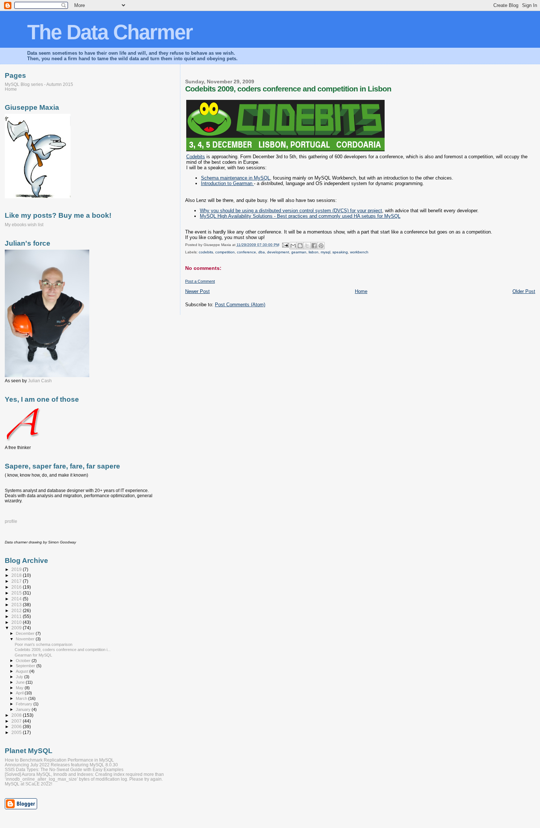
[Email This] (293, 245)
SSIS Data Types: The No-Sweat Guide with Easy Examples (64, 769)
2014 (17, 598)
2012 (17, 610)
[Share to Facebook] (314, 245)
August (22, 671)
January (24, 709)
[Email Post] (285, 245)
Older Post (523, 291)
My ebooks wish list (24, 224)
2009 (17, 627)
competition (225, 252)
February (24, 704)
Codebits (195, 156)
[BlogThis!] (300, 245)
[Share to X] (307, 245)
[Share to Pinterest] (321, 245)
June (21, 682)
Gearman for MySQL (33, 655)
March (22, 698)
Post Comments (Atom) (240, 304)
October (24, 660)
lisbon (313, 252)
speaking (340, 252)
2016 (17, 587)
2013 (17, 604)
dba (261, 252)
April (20, 693)
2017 (17, 581)
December (26, 633)
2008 (17, 715)
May (20, 688)
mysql (325, 252)
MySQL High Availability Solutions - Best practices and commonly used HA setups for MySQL (300, 216)
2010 (17, 622)
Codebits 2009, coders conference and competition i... (63, 649)
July (20, 677)
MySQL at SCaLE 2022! (28, 783)
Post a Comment (200, 281)
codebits (206, 252)
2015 (17, 592)
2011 (17, 616)
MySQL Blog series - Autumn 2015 (39, 84)
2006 (17, 726)
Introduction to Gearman (227, 183)
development (278, 252)
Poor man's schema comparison (43, 644)
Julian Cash (40, 380)
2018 (17, 575)
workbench (359, 252)
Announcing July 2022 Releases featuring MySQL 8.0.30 (61, 764)
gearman (298, 252)
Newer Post (197, 291)
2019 (17, 569)
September (26, 666)
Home (361, 291)
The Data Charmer (109, 32)
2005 (17, 732)
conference (246, 252)
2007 (17, 721)
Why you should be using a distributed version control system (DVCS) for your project (291, 210)
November (26, 639)
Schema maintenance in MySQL (235, 178)
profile (11, 521)
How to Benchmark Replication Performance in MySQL (59, 760)
